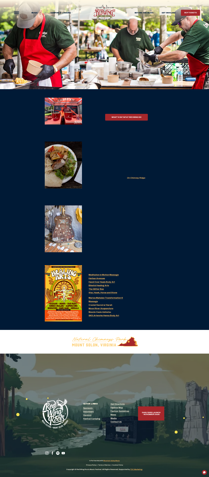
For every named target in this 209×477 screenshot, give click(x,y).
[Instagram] (47, 453)
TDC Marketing (136, 469)
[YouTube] (63, 453)
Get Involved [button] (168, 13)
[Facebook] (52, 453)
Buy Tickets (190, 13)
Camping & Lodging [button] (61, 13)
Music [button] (34, 13)
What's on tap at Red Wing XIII (126, 117)
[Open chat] (204, 472)
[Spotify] (58, 453)
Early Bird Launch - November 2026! (151, 413)
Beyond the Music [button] (144, 13)
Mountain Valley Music (111, 460)
